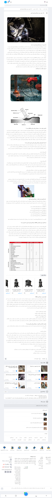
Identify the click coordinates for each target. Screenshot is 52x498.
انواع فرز (25, 437)
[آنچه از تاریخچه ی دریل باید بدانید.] (21, 378)
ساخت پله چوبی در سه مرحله (35, 366)
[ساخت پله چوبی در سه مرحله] (44, 369)
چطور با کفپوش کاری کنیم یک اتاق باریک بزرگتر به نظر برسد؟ (11, 367)
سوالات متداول (41, 460)
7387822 (5, 467)
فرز (34, 439)
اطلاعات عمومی (35, 9)
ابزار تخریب (36, 437)
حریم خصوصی (41, 463)
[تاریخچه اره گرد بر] (44, 386)
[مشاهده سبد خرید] (8, 2)
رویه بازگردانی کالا (40, 462)
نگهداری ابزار (19, 439)
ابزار (45, 437)
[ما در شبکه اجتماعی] (5, 2)
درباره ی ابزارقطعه (48, 459)
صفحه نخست (45, 9)
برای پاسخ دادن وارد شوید (43, 396)
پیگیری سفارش (41, 468)
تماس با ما (49, 460)
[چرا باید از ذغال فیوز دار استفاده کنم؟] (45, 419)
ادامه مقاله (36, 371)
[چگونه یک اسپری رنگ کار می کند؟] (44, 378)
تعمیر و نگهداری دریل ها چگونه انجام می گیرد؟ (11, 383)
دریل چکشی (12, 437)
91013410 (6, 464)
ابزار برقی (41, 437)
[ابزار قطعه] (45, 2)
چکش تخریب (13, 439)
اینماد (17, 479)
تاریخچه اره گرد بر (37, 383)
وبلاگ (40, 9)
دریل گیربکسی (44, 439)
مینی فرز (25, 439)
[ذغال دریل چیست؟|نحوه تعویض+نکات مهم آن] (45, 423)
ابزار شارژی (30, 437)
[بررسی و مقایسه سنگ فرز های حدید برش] (45, 414)
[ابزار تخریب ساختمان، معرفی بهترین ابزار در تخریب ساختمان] (45, 428)
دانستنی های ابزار (48, 463)
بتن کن (21, 437)
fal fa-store (36, 496)
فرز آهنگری (30, 439)
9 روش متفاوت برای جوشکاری (41, 68)
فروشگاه (50, 462)
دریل (16, 437)
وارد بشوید (38, 405)
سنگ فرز (38, 439)
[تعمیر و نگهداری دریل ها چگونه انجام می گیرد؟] (21, 386)
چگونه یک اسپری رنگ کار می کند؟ (34, 374)
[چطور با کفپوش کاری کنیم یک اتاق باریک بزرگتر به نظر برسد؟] (21, 369)
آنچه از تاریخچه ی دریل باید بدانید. (11, 374)
